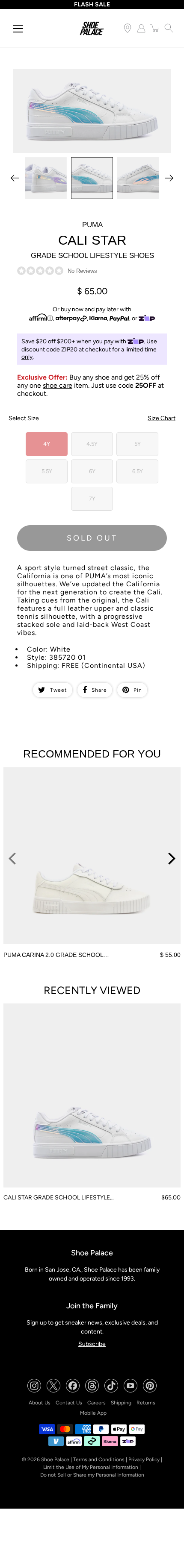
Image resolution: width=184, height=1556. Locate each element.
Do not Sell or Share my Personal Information (92, 1475)
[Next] (169, 178)
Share (99, 690)
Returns (146, 1403)
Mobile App (93, 1413)
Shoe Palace (55, 1459)
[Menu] (18, 29)
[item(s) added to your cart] (155, 28)
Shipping (121, 1403)
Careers (96, 1403)
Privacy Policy (144, 1459)
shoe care (57, 385)
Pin (138, 690)
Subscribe (92, 1344)
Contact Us (69, 1403)
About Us (39, 1403)
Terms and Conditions (99, 1459)
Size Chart (161, 418)
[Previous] (15, 178)
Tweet (58, 690)
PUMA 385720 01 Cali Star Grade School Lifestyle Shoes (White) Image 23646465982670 (88, 76)
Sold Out (92, 538)
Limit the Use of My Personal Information (90, 1467)
